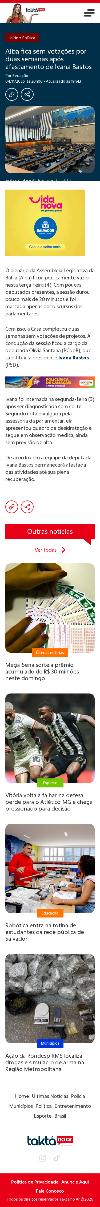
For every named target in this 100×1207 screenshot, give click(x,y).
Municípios (21, 1106)
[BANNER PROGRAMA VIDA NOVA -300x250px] (50, 223)
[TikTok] (57, 1158)
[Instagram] (42, 1158)
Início (13, 37)
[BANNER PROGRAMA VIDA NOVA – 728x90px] (50, 381)
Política (28, 37)
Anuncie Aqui (75, 1182)
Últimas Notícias (50, 1096)
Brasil (60, 1116)
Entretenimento (72, 1106)
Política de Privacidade (35, 1182)
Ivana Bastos (73, 357)
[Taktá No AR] (25, 13)
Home (22, 1096)
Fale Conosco (50, 1191)
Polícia (78, 1096)
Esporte (43, 1116)
